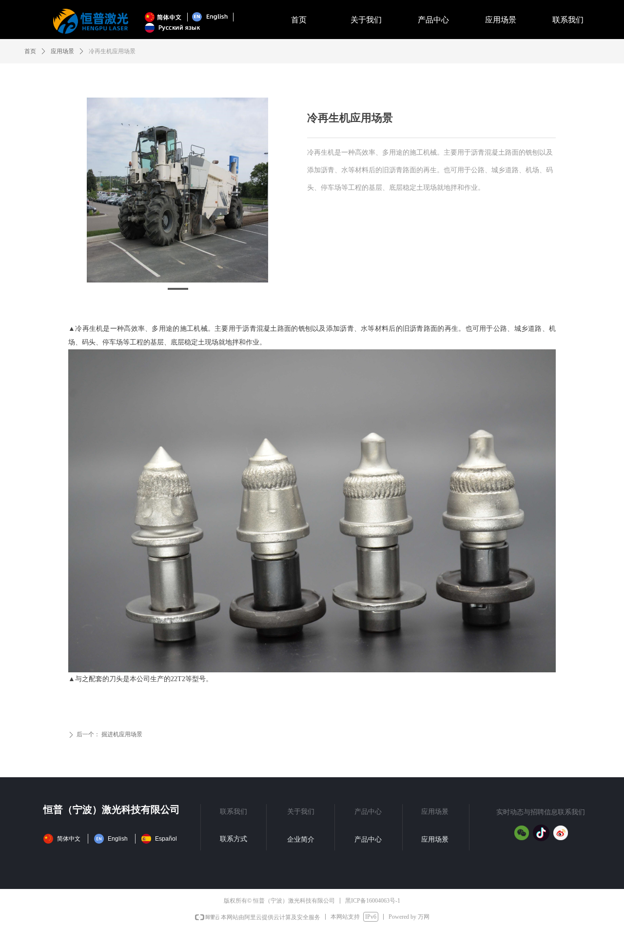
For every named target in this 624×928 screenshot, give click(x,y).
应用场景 (62, 51)
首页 (30, 51)
